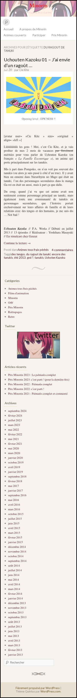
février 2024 (15, 415)
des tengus (18, 254)
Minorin (38, 5)
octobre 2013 (16, 612)
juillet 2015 (15, 519)
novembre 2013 (17, 608)
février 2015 (15, 537)
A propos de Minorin (32, 29)
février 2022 (15, 434)
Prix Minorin (59, 35)
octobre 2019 (16, 462)
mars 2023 (14, 425)
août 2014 (14, 565)
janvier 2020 (15, 458)
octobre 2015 (16, 514)
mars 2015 (14, 533)
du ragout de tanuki (38, 254)
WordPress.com (50, 691)
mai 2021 (13, 439)
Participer (38, 35)
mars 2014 (14, 589)
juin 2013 (13, 631)
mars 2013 (14, 645)
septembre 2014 (17, 561)
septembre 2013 (17, 617)
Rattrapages (15, 312)
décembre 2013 (17, 603)
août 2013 (14, 622)
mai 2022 (13, 429)
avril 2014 (14, 584)
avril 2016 (14, 504)
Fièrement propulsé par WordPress (38, 688)
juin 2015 (13, 523)
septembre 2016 (17, 495)
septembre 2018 (17, 476)
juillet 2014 (15, 570)
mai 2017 (13, 486)
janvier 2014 (15, 598)
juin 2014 (13, 575)
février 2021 (15, 444)
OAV (10, 302)
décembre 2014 (17, 547)
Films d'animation (18, 293)
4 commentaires (62, 250)
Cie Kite (24, 70)
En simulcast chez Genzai (21, 236)
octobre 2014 (16, 556)
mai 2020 (13, 448)
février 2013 (15, 650)
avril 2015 (14, 528)
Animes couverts (15, 35)
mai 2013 (13, 636)
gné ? (30, 257)
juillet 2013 (15, 626)
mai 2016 (13, 500)
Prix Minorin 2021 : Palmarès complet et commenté (38, 393)
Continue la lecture (17, 243)
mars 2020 (14, 453)
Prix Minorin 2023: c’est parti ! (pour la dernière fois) (38, 379)
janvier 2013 (15, 654)
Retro (11, 317)
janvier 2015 (15, 542)
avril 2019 (14, 467)
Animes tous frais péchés (33, 249)
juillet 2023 (15, 420)
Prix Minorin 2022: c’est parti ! (26, 389)
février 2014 (15, 594)
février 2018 (15, 481)
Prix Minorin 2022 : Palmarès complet (30, 384)
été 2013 (20, 257)
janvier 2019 (15, 472)
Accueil (8, 29)
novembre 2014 (17, 551)
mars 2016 (14, 509)
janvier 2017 (15, 490)
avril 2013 (14, 640)
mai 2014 (13, 579)
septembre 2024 (17, 411)
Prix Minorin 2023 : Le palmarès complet (32, 375)
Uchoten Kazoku (55, 257)
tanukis (39, 257)
